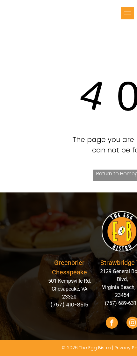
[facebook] (112, 323)
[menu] (127, 13)
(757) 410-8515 (69, 304)
